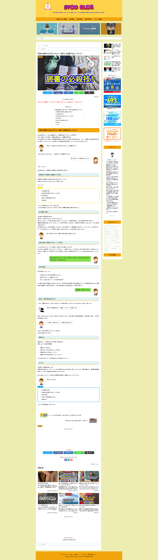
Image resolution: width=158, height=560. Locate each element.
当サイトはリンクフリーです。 (67, 554)
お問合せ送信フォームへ (92, 554)
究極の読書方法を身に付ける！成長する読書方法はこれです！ (69, 109)
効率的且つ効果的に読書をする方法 (64, 111)
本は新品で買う (59, 113)
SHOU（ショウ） (112, 159)
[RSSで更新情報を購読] (71, 460)
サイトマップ (83, 554)
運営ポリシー (77, 554)
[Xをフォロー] (68, 460)
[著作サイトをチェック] (65, 460)
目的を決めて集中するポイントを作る (64, 116)
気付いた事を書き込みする (62, 120)
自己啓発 (40, 426)
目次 (67, 106)
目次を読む (58, 118)
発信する (58, 122)
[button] (121, 38)
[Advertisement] (68, 438)
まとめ (57, 124)
